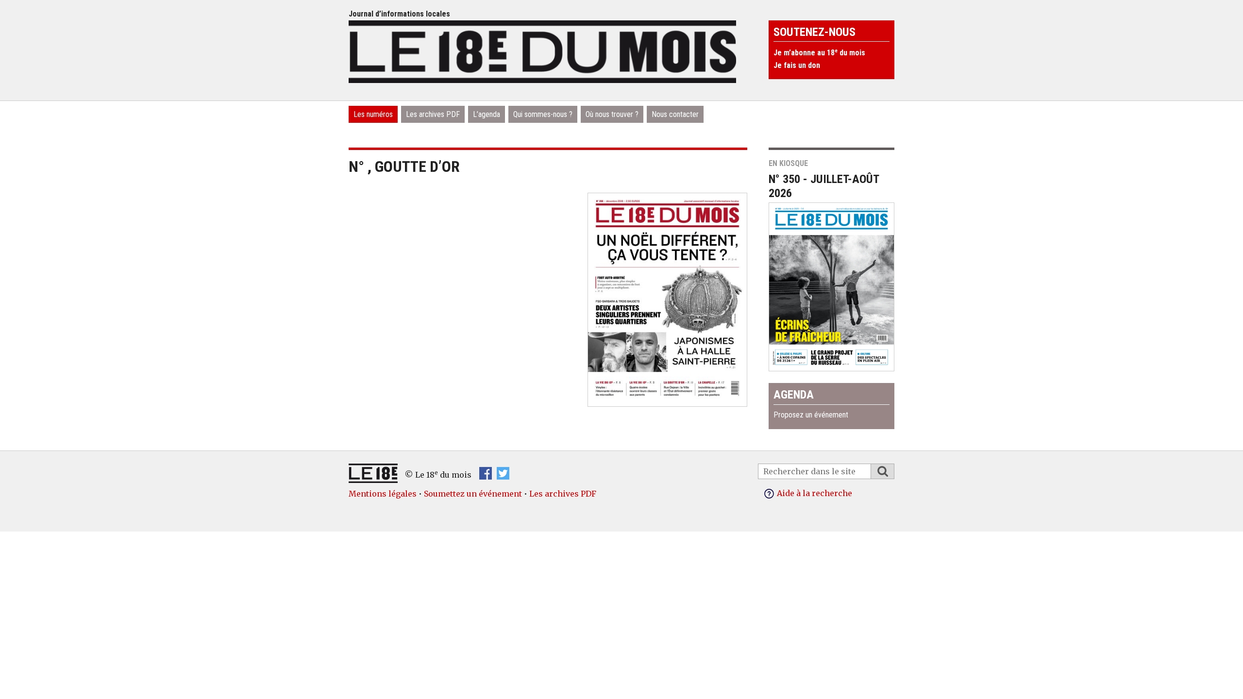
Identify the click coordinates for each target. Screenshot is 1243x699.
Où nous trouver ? (612, 114)
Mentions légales (383, 494)
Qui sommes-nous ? (542, 114)
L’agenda (486, 114)
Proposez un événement (810, 414)
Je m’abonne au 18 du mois (819, 52)
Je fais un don (796, 65)
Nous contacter (675, 114)
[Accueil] (542, 50)
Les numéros (373, 114)
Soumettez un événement (473, 494)
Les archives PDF (433, 114)
